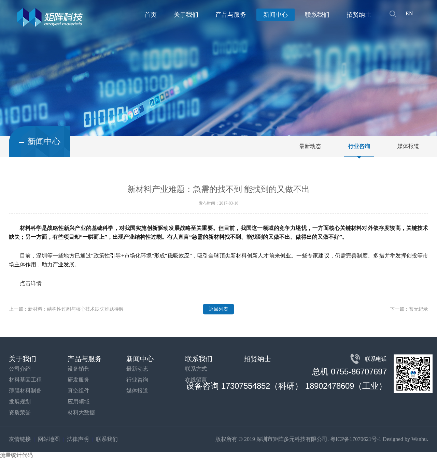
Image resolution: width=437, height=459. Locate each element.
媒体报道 (408, 146)
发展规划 (20, 401)
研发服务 (78, 380)
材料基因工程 (25, 380)
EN (409, 13)
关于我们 (186, 14)
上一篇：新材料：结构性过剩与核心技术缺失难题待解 (66, 309)
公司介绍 (20, 369)
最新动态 (310, 146)
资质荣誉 (20, 412)
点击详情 (31, 283)
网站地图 (49, 439)
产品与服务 (230, 14)
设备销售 (78, 369)
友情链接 (20, 439)
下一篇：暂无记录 (409, 309)
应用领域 (78, 401)
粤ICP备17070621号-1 (355, 439)
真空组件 (78, 391)
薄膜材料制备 (25, 391)
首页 (150, 14)
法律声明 (78, 439)
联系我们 (317, 14)
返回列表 (218, 309)
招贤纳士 (359, 14)
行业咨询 (359, 146)
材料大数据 (81, 412)
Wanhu (419, 439)
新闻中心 (275, 14)
